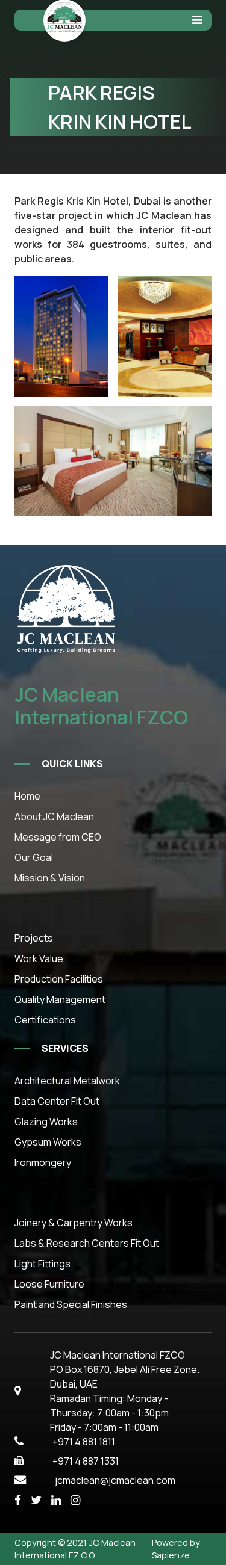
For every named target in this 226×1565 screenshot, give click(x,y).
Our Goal (33, 857)
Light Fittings (42, 1263)
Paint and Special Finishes (70, 1304)
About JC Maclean (54, 816)
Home (27, 796)
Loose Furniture (49, 1284)
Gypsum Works (47, 1142)
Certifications (45, 1019)
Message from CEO (57, 837)
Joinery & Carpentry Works (73, 1222)
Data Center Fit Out (56, 1101)
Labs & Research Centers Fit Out (86, 1243)
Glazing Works (46, 1121)
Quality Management (59, 999)
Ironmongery (42, 1162)
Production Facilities (58, 979)
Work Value (38, 958)
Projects (33, 938)
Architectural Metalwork (67, 1080)
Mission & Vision (49, 877)
